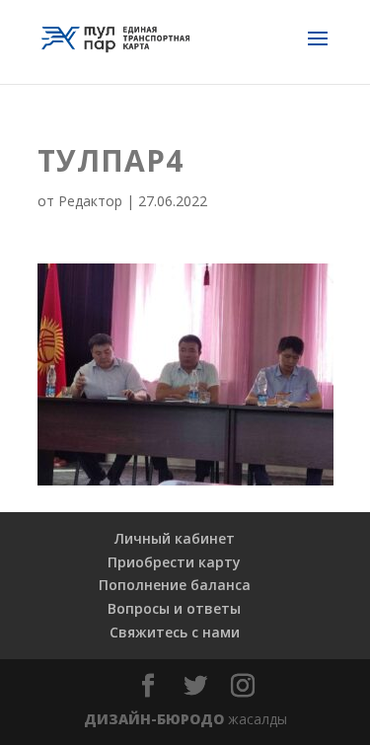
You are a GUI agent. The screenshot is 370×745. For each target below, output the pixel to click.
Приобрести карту (174, 562)
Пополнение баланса (175, 584)
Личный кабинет (174, 538)
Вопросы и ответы (174, 608)
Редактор (90, 200)
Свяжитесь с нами (175, 632)
